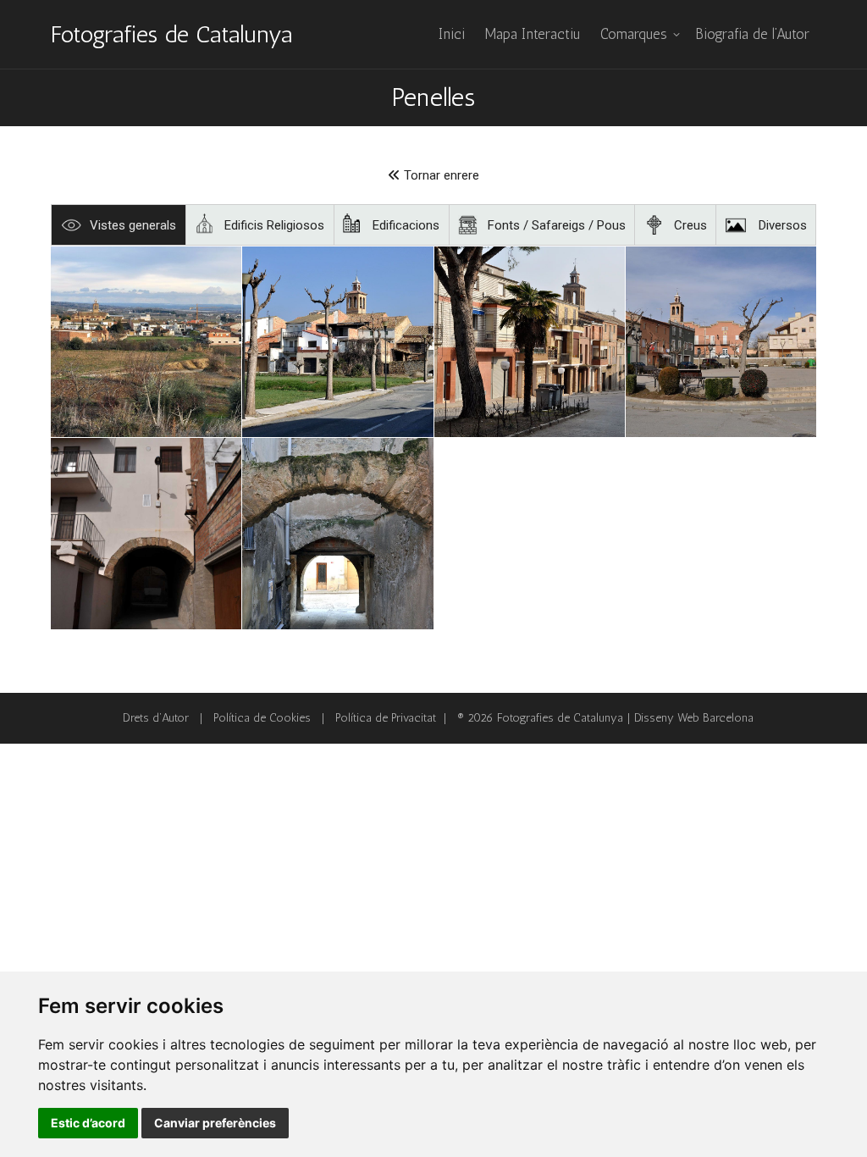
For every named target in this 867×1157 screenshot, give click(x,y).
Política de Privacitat (385, 718)
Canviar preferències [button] (215, 1122)
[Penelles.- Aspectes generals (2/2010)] (337, 533)
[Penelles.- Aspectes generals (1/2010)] (721, 341)
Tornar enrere (439, 175)
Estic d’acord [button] (88, 1122)
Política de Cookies (262, 718)
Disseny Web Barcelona (694, 718)
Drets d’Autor (156, 718)
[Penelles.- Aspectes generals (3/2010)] (337, 341)
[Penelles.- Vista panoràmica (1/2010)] (146, 341)
